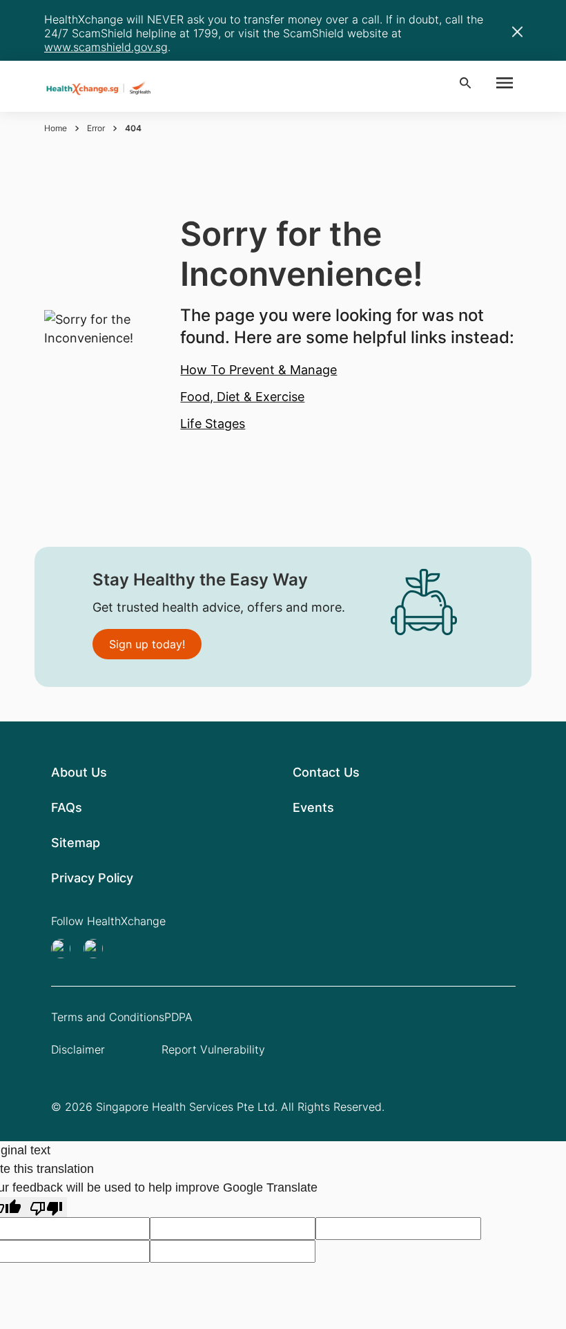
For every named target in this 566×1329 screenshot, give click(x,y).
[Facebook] (97, 948)
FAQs (66, 807)
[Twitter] (65, 948)
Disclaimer (78, 1049)
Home (55, 128)
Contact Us (326, 772)
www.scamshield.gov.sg (106, 47)
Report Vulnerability (213, 1049)
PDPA (178, 1017)
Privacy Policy (92, 878)
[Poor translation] (46, 1207)
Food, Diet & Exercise (242, 396)
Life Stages (212, 423)
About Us (79, 772)
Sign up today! (147, 644)
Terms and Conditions (107, 1017)
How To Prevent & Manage (258, 369)
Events (313, 807)
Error (96, 128)
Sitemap (75, 842)
